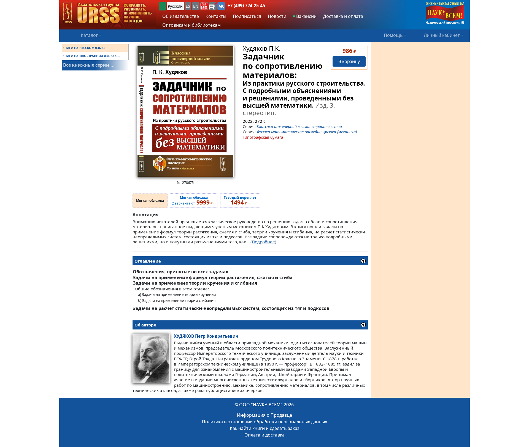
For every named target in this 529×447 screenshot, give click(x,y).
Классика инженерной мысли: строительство (299, 126)
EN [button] (195, 6)
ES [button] (188, 6)
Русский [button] (175, 6)
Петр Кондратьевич (206, 336)
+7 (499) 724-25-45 (246, 5)
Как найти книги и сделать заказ (264, 428)
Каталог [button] (89, 35)
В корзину (349, 61)
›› (240, 200)
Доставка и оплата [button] (343, 16)
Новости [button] (277, 16)
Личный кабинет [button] (442, 35)
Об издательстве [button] (180, 16)
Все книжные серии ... (89, 65)
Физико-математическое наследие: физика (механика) (307, 131)
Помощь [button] (393, 35)
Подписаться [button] (247, 16)
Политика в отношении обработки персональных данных (264, 422)
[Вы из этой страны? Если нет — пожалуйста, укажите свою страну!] (162, 6)
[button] (204, 6)
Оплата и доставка (264, 435)
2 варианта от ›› (193, 200)
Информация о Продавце (264, 415)
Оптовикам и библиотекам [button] (191, 25)
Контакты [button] (216, 16)
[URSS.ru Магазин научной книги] (107, 13)
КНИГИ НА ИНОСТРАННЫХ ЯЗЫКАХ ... (91, 56)
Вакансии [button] (306, 16)
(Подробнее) (263, 241)
